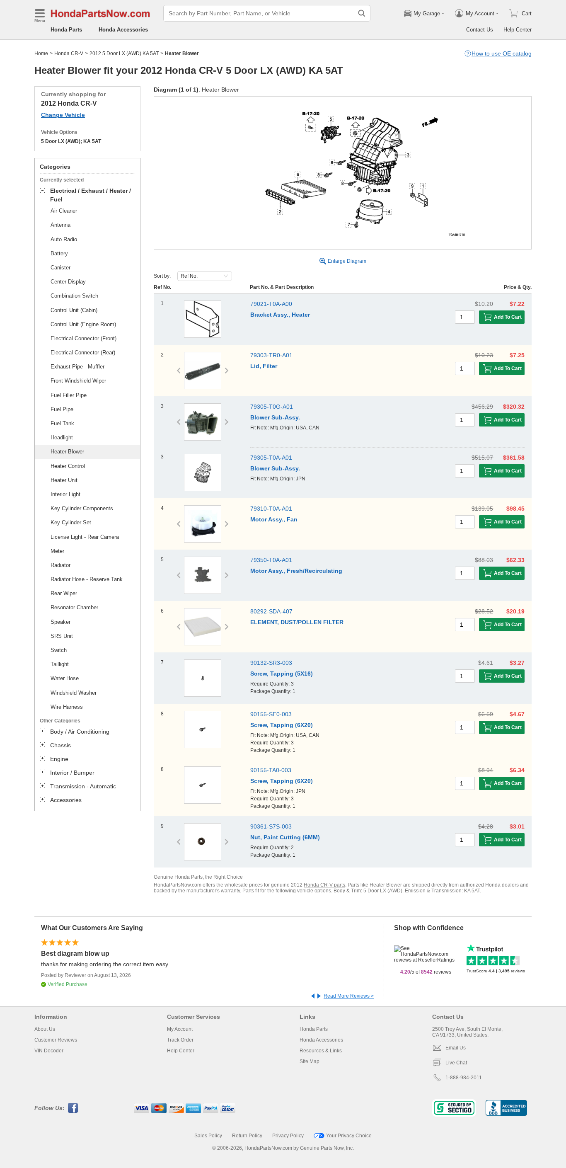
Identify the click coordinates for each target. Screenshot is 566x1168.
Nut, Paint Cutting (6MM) (285, 837)
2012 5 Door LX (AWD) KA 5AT (124, 53)
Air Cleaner (64, 211)
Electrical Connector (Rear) (83, 352)
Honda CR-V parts (324, 885)
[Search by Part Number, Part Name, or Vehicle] (362, 13)
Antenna (60, 225)
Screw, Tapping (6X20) (281, 725)
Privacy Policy (288, 1136)
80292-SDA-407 (271, 611)
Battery (59, 253)
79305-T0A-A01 (271, 457)
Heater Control (68, 466)
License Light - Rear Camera (85, 537)
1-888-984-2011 (463, 1078)
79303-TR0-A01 (271, 355)
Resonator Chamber (74, 607)
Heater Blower (67, 451)
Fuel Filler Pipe (69, 395)
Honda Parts (66, 30)
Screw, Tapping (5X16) (281, 673)
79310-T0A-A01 (271, 508)
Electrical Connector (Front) (83, 338)
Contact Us (479, 30)
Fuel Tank (62, 423)
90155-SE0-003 (271, 714)
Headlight (62, 437)
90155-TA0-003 (270, 770)
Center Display (68, 282)
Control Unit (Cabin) (74, 310)
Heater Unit (64, 480)
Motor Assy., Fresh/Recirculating (296, 570)
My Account (180, 1029)
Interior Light (65, 494)
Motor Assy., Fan (274, 519)
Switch (59, 650)
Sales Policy (208, 1136)
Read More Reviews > (349, 996)
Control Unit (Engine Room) (83, 324)
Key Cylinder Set (71, 522)
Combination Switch (74, 296)
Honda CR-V (68, 53)
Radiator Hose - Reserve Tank (87, 579)
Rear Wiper (64, 593)
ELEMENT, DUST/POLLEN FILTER (296, 622)
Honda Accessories (123, 30)
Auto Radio (64, 239)
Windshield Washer (74, 693)
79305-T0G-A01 (271, 406)
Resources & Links (321, 1051)
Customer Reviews (55, 1040)
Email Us (455, 1048)
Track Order (180, 1040)
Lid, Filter (263, 366)
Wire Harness (67, 707)
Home (41, 53)
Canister (60, 267)
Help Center (517, 30)
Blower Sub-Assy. (275, 417)
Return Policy (247, 1136)
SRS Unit (62, 636)
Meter (57, 551)
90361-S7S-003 (271, 826)
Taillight (60, 664)
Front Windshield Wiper (78, 381)
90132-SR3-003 (271, 662)
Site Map (309, 1061)
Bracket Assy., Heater (280, 314)
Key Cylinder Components (82, 508)
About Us (44, 1029)
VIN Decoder (48, 1051)
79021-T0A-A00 (271, 303)
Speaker (60, 622)
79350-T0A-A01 (271, 560)
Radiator (60, 565)
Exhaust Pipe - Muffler (77, 366)
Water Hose (65, 678)
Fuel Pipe (62, 409)
